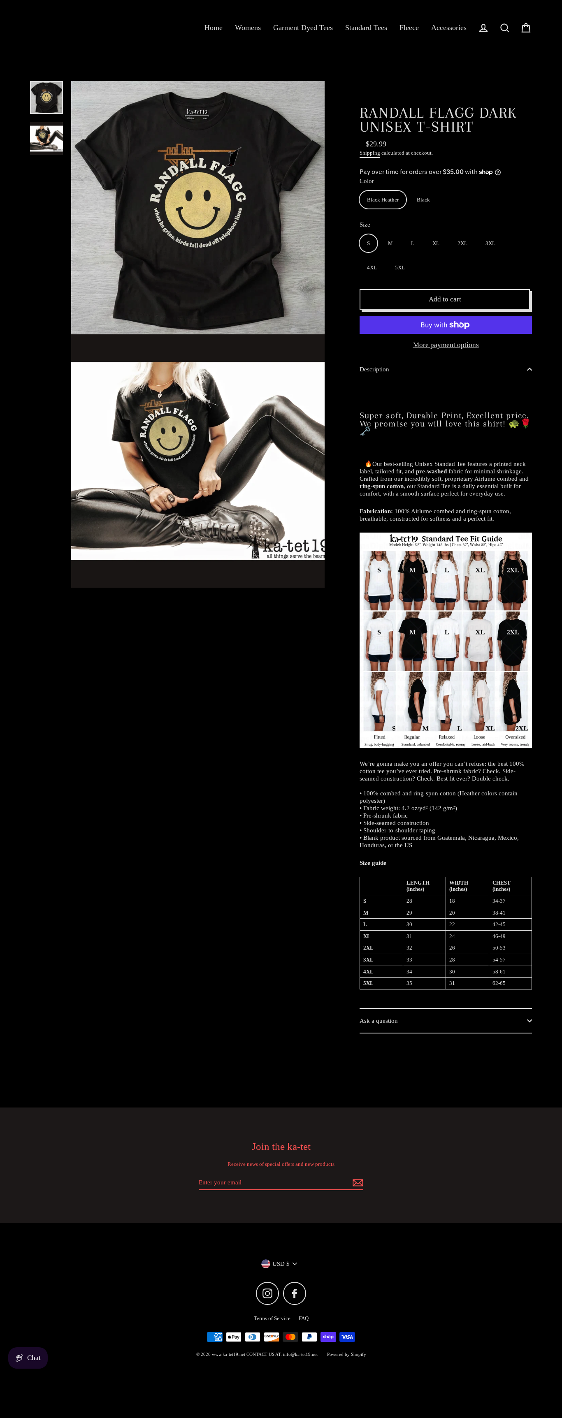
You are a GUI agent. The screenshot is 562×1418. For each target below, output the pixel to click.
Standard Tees (366, 27)
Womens (248, 27)
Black (423, 200)
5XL (400, 267)
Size (365, 224)
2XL (462, 243)
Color (367, 181)
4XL (372, 267)
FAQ (304, 1318)
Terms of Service (272, 1318)
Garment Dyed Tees (303, 27)
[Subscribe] (356, 1182)
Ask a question (379, 1020)
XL (435, 243)
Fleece (409, 27)
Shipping (370, 153)
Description (374, 369)
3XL (490, 243)
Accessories (449, 27)
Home (213, 27)
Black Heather (383, 200)
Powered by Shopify (346, 1354)
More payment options (446, 345)
